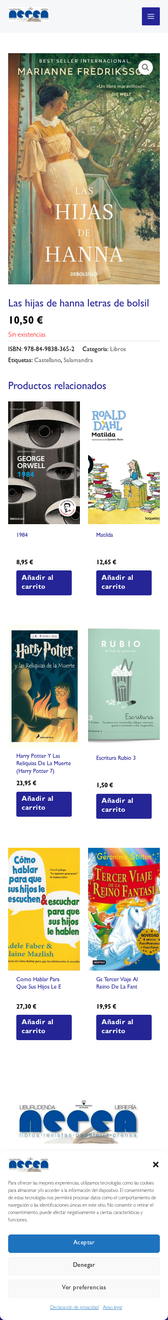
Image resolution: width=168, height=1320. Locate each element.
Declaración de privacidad (74, 1308)
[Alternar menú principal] (151, 16)
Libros (118, 350)
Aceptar (84, 1243)
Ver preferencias (84, 1288)
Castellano (47, 361)
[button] (156, 1164)
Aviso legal (112, 1308)
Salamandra (78, 361)
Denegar (84, 1266)
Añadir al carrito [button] (38, 583)
